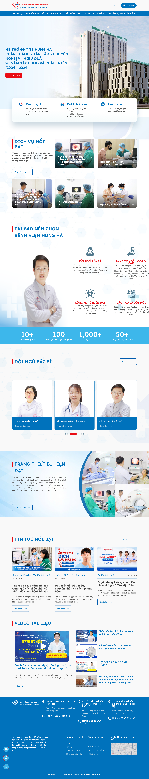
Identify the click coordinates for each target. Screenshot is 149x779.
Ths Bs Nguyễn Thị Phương (29, 421)
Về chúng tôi (73, 13)
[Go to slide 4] (75, 434)
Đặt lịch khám (77, 104)
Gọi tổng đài (35, 104)
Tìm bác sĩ (115, 104)
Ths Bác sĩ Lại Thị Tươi (111, 421)
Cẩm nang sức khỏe (74, 754)
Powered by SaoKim (92, 774)
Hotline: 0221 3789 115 (92, 722)
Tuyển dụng (116, 13)
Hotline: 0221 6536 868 (58, 715)
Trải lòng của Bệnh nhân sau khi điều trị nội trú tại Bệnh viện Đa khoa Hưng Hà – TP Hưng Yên (116, 679)
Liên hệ (128, 13)
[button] (115, 6)
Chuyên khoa (53, 13)
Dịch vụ (17, 13)
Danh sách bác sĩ (34, 13)
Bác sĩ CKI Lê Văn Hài (68, 421)
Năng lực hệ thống (96, 750)
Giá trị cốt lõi (93, 746)
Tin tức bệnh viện (33, 575)
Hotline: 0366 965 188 (123, 718)
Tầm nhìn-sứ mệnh (95, 743)
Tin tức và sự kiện (93, 13)
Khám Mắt (17, 575)
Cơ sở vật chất (94, 754)
